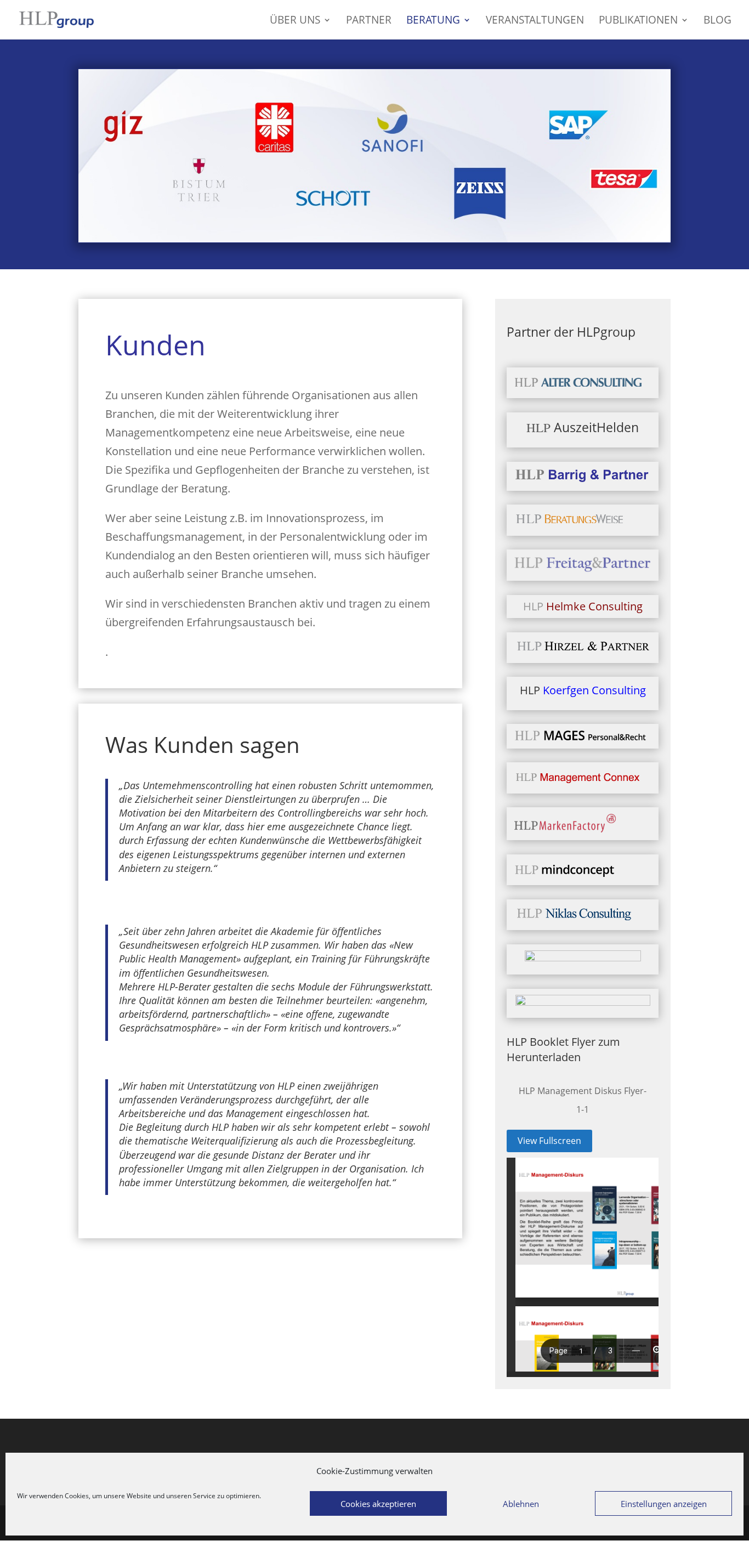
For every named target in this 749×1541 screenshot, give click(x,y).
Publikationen (638, 21)
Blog (717, 21)
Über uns (295, 21)
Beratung (433, 21)
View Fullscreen (549, 1141)
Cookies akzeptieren (378, 1503)
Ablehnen (521, 1503)
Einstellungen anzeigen (664, 1503)
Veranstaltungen (535, 21)
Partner (368, 21)
